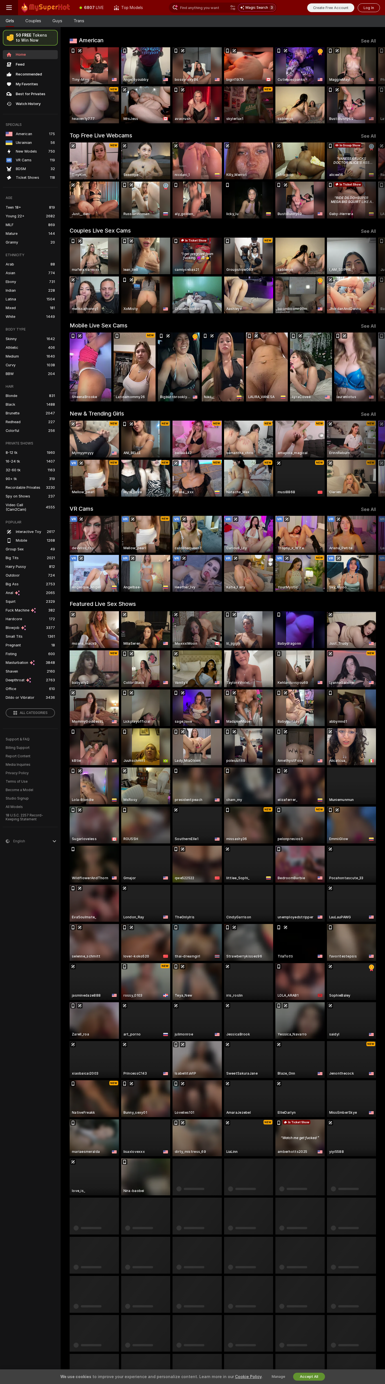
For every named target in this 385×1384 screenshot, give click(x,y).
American (91, 40)
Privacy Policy (17, 773)
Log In (369, 8)
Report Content (18, 756)
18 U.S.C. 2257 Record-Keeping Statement (24, 817)
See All (368, 41)
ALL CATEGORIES (34, 713)
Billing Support (18, 748)
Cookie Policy (248, 1376)
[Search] (233, 8)
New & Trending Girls (97, 413)
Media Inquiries (18, 765)
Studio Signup (17, 798)
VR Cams (81, 508)
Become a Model (19, 790)
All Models (14, 807)
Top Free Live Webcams (101, 135)
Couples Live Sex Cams (100, 230)
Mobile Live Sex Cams (98, 325)
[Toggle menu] (9, 7)
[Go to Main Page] (46, 7)
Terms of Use (17, 781)
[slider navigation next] (371, 85)
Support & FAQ (18, 739)
